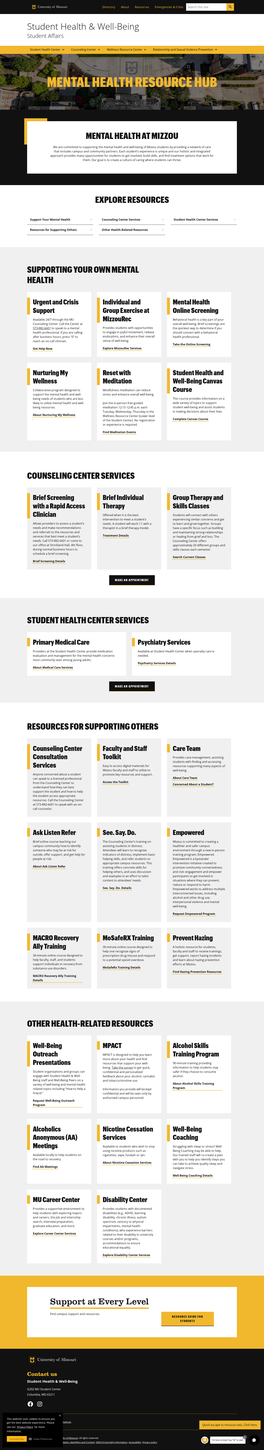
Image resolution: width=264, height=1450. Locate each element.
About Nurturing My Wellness (54, 415)
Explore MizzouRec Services (122, 348)
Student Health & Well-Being (83, 26)
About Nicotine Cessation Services (127, 1163)
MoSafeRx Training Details (121, 967)
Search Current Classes (189, 557)
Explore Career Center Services (54, 1233)
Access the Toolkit (115, 782)
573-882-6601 (42, 328)
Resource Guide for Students (187, 1319)
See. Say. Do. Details (117, 888)
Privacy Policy (25, 1427)
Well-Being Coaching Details (193, 1175)
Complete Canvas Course (190, 419)
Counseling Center (86, 49)
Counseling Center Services (133, 219)
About (125, 7)
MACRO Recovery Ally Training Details (54, 978)
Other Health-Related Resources (133, 230)
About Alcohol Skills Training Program (193, 1086)
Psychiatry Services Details (157, 663)
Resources (142, 7)
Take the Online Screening (191, 344)
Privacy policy (149, 1442)
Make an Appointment (132, 580)
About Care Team (185, 778)
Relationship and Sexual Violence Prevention (185, 49)
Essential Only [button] (17, 1438)
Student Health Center (47, 49)
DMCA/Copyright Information (112, 1442)
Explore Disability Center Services (126, 1255)
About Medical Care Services (53, 667)
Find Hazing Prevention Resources (197, 972)
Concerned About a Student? (193, 784)
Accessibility (135, 1442)
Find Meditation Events (119, 432)
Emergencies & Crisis (169, 7)
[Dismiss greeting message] (245, 1437)
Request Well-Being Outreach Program (54, 1103)
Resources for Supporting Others (61, 230)
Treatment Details (116, 535)
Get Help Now (42, 349)
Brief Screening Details (49, 561)
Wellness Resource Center (127, 49)
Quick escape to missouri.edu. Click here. (230, 1425)
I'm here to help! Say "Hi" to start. (228, 1440)
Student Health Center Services (205, 219)
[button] (40, 1439)
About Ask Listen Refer (49, 866)
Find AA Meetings (45, 1167)
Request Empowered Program (194, 914)
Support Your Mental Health (61, 219)
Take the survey (122, 1068)
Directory (108, 7)
